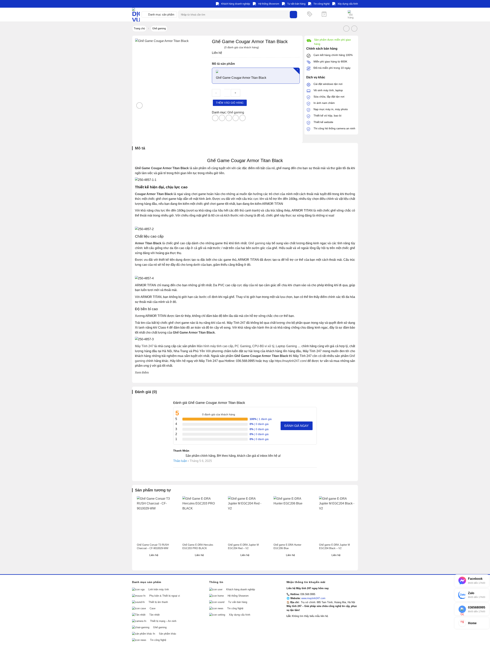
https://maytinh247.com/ (291, 360)
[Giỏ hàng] (351, 14)
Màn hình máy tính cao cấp (215, 346)
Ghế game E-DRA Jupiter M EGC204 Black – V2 (334, 546)
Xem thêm (142, 372)
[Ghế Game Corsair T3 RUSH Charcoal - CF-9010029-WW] (155, 518)
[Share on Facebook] (215, 118)
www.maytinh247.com (313, 598)
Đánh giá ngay (296, 425)
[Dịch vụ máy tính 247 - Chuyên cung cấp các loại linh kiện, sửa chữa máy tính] (136, 14)
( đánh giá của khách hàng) (241, 47)
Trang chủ (139, 28)
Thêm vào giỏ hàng (230, 102)
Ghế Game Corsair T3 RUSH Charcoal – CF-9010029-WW (153, 546)
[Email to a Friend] (229, 118)
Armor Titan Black (148, 243)
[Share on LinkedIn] (242, 118)
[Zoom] (139, 105)
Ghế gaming (159, 28)
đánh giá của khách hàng (218, 414)
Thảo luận (180, 460)
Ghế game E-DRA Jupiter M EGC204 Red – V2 (243, 546)
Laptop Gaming (286, 346)
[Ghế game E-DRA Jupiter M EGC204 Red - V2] (246, 518)
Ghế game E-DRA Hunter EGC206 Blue (287, 546)
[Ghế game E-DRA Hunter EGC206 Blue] (292, 518)
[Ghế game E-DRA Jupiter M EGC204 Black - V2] (337, 518)
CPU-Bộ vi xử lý (263, 346)
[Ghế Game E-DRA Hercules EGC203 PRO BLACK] (201, 518)
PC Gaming (243, 346)
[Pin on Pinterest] (236, 118)
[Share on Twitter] (222, 118)
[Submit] (293, 14)
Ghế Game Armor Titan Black (194, 332)
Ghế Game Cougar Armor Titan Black (162, 168)
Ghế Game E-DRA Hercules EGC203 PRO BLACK (197, 546)
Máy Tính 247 (144, 346)
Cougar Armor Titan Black (154, 194)
